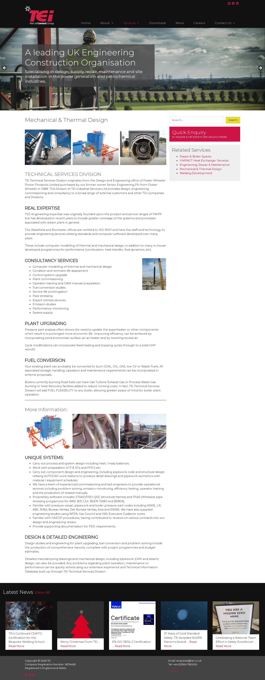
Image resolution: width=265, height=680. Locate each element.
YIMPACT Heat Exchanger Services (204, 160)
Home (86, 23)
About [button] (105, 23)
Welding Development (196, 173)
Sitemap (173, 671)
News (180, 23)
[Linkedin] (237, 3)
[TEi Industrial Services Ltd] (39, 17)
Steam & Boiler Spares (195, 156)
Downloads (157, 23)
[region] (132, 69)
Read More (16, 646)
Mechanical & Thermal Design (201, 169)
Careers (199, 23)
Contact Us (223, 23)
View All (42, 592)
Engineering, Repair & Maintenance (205, 165)
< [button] (5, 68)
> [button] (260, 68)
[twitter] (229, 3)
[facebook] (233, 3)
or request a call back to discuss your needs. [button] (199, 133)
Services (129, 23)
